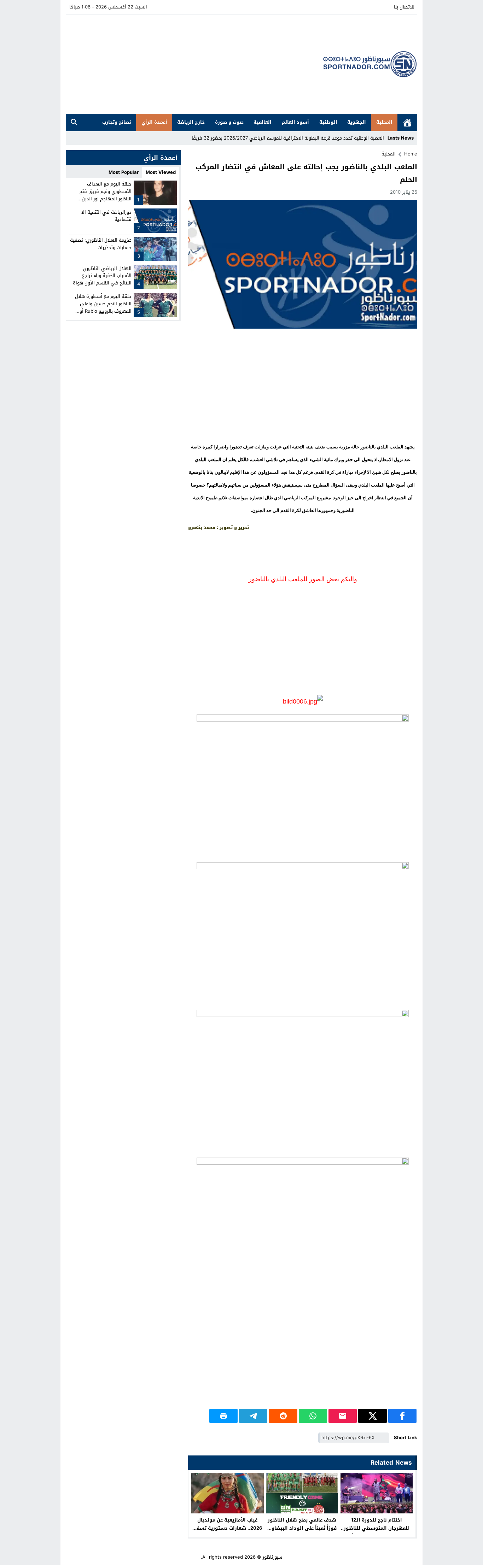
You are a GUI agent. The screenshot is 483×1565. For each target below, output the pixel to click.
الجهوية (356, 122)
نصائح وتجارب (116, 122)
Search (74, 122)
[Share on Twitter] (372, 1416)
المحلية (384, 122)
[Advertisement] (194, 64)
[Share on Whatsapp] (313, 1416)
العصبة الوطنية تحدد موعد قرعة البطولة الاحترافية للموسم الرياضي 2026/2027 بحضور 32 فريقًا (288, 138)
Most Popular (124, 172)
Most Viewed (161, 172)
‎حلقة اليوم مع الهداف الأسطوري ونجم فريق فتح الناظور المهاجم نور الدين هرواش (106, 195)
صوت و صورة (229, 122)
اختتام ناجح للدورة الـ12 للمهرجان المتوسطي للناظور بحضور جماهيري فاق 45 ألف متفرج (376, 1532)
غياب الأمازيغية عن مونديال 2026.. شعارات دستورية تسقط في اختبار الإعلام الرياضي (227, 1528)
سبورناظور (272, 1557)
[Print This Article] (223, 1416)
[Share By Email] (342, 1416)
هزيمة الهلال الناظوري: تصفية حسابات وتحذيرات (101, 244)
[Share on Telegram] (253, 1416)
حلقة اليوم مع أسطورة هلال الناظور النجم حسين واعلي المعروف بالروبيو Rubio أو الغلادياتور (103, 307)
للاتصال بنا (404, 6)
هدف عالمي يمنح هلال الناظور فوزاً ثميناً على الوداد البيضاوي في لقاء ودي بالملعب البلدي (302, 1528)
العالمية (263, 122)
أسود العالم (295, 122)
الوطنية (328, 122)
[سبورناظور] (370, 64)
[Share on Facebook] (402, 1416)
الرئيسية (407, 122)
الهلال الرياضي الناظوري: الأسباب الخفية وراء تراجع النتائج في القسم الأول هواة (102, 275)
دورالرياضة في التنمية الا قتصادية (106, 215)
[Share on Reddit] (282, 1416)
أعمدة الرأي (154, 122)
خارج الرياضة (191, 122)
